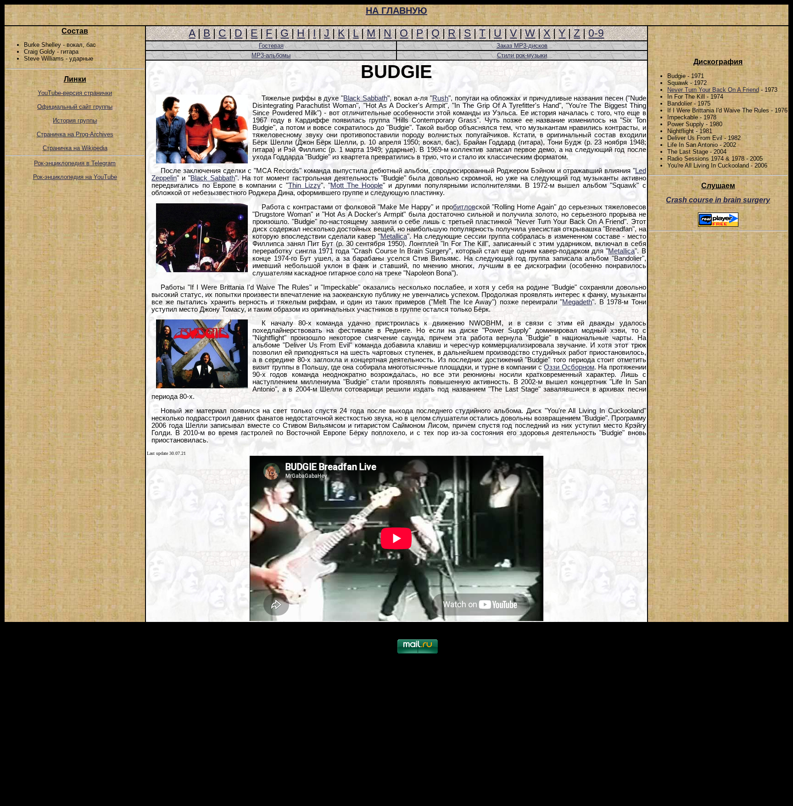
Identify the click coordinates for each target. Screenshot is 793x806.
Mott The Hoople (356, 185)
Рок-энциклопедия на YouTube (75, 177)
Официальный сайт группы (74, 106)
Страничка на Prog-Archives (75, 134)
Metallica (393, 236)
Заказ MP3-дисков (522, 45)
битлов (464, 207)
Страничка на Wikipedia (75, 148)
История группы (75, 120)
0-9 (596, 33)
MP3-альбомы (270, 55)
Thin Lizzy (304, 185)
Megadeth (577, 302)
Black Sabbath (365, 98)
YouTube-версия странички (75, 93)
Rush (440, 98)
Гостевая (271, 45)
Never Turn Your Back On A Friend (713, 89)
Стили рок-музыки (522, 55)
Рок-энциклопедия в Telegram (75, 163)
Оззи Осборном (569, 367)
